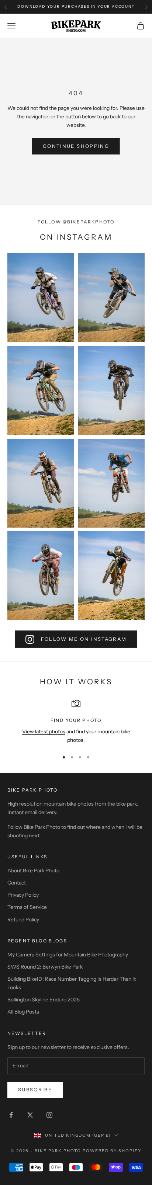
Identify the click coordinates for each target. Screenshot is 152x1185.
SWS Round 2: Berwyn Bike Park (45, 966)
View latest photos (43, 731)
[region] (76, 721)
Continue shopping (76, 146)
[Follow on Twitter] (30, 1115)
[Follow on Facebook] (11, 1115)
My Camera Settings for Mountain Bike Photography (67, 954)
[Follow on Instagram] (49, 1115)
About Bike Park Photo (33, 870)
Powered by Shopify (112, 1150)
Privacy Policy (23, 895)
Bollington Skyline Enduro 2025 (43, 999)
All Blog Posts (23, 1011)
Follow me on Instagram (84, 639)
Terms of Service (27, 907)
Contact (16, 882)
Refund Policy (23, 919)
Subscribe (35, 1089)
